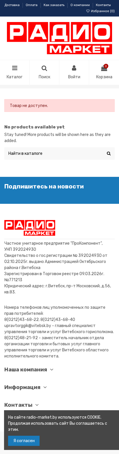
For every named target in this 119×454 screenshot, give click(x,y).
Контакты (103, 5)
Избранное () (102, 11)
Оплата (32, 5)
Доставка (12, 5)
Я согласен (24, 440)
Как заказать (54, 5)
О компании (80, 5)
